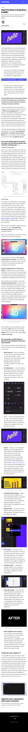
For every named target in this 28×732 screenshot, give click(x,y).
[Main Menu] (26, 2)
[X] (12, 718)
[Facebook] (15, 718)
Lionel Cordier (5, 25)
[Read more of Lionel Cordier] (3, 22)
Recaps (3, 7)
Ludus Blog (5, 2)
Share (24, 24)
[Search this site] (23, 2)
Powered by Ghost (14, 722)
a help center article (17, 462)
